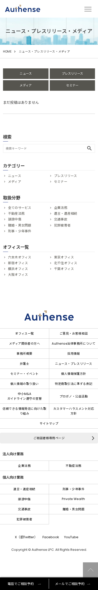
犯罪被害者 (62, 225)
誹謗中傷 (14, 219)
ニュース (26, 73)
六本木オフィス (19, 257)
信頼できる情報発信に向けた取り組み (24, 411)
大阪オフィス (18, 274)
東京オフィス (64, 257)
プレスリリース (72, 73)
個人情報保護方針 (73, 374)
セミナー (72, 85)
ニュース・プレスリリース (73, 363)
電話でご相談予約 (21, 583)
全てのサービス (19, 207)
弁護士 (24, 363)
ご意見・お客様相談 (74, 333)
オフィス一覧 (24, 333)
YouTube (71, 537)
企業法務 (60, 207)
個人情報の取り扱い (24, 384)
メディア (26, 85)
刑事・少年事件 (19, 231)
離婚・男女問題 (19, 225)
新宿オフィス (18, 263)
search (89, 148)
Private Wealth (73, 499)
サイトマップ (49, 423)
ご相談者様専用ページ (49, 438)
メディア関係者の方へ (24, 343)
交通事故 (60, 219)
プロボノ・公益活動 (74, 396)
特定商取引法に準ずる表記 (73, 384)
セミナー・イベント (24, 374)
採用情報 (73, 353)
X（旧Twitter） (26, 537)
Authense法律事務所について (73, 343)
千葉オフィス (64, 268)
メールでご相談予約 (69, 583)
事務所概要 (24, 353)
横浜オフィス (18, 268)
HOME (7, 52)
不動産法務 (16, 213)
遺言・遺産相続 (65, 213)
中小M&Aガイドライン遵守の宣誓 (24, 396)
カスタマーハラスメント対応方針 (73, 411)
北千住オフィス (65, 263)
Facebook (50, 537)
